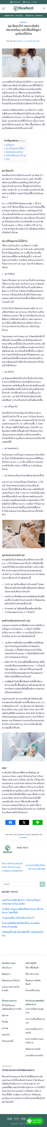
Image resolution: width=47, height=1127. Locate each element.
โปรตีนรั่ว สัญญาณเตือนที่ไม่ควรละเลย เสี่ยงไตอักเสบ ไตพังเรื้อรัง (22, 911)
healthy (23, 22)
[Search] (44, 8)
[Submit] (42, 884)
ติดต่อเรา (39, 15)
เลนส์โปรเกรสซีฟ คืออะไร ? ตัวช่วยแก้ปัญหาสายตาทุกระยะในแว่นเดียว (21, 902)
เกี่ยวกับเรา (29, 15)
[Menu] (3, 8)
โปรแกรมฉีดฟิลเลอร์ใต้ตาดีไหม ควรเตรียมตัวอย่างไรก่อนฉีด (21, 925)
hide (22, 141)
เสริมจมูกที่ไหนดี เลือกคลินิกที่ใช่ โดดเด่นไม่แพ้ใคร (22, 934)
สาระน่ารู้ (18, 15)
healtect (36, 41)
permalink (23, 837)
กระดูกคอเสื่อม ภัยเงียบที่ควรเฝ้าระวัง (18, 918)
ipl (16, 93)
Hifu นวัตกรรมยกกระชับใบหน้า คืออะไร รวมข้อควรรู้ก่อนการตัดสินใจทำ (12, 867)
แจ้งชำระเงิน (9, 15)
